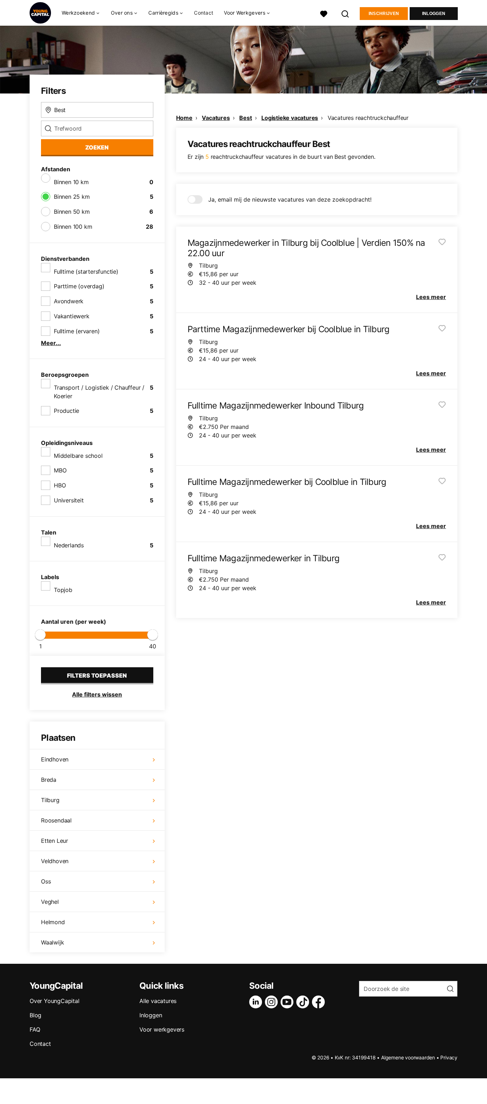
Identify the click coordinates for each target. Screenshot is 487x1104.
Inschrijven (384, 13)
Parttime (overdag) (79, 286)
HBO (60, 485)
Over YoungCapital (55, 1000)
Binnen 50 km (72, 211)
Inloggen (433, 13)
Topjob (63, 589)
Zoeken (97, 147)
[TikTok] (304, 1002)
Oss (46, 881)
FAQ (35, 1029)
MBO (60, 470)
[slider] (40, 634)
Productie (66, 410)
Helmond (53, 922)
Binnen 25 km (72, 196)
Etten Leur (54, 840)
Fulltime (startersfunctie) (86, 271)
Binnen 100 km (73, 226)
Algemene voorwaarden (408, 1057)
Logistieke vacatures (289, 117)
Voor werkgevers (161, 1029)
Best (245, 117)
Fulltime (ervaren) (76, 331)
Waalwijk (52, 942)
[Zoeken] (345, 13)
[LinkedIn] (257, 1002)
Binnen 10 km (71, 182)
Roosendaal (56, 820)
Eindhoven (54, 759)
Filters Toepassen (97, 675)
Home (184, 117)
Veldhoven (54, 861)
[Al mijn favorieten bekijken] (324, 13)
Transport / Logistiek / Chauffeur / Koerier (99, 392)
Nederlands (69, 545)
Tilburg (50, 800)
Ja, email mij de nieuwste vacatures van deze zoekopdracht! (289, 199)
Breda (48, 779)
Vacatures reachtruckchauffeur (368, 117)
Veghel (50, 901)
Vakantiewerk (71, 316)
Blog (35, 1015)
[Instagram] (273, 1002)
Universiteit (69, 500)
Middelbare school (78, 455)
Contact (203, 13)
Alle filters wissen (97, 694)
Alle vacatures (157, 1000)
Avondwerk (68, 301)
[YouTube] (288, 1002)
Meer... (51, 342)
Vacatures (216, 117)
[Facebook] (320, 1002)
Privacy (448, 1057)
